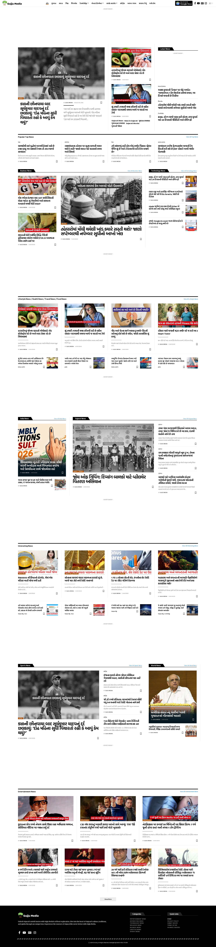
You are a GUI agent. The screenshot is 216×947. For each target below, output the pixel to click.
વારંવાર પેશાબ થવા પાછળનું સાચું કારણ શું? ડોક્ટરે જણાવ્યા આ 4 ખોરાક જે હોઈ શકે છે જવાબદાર (171, 361)
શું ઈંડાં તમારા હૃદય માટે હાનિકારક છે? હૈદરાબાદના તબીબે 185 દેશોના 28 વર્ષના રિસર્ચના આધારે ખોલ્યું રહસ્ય (31, 361)
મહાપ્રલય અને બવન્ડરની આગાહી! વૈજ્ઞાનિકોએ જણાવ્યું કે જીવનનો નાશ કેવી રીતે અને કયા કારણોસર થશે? (177, 580)
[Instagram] (205, 3)
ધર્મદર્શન (67, 142)
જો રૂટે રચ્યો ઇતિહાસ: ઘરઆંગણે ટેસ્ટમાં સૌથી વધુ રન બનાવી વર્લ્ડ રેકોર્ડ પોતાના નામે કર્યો (123, 701)
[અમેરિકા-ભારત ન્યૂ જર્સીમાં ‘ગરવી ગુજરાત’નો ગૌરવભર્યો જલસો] (173, 697)
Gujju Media (69, 102)
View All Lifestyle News (191, 299)
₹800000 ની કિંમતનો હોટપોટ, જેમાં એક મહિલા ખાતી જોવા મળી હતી (35, 579)
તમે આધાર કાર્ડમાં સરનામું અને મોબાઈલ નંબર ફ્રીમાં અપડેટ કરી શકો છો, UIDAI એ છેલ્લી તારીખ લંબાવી (30, 608)
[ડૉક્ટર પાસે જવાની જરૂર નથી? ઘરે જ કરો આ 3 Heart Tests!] (178, 315)
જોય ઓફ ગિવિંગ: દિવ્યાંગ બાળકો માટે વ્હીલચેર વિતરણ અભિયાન (109, 479)
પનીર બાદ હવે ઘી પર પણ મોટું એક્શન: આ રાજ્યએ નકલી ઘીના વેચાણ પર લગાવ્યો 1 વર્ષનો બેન (78, 361)
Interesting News (25, 545)
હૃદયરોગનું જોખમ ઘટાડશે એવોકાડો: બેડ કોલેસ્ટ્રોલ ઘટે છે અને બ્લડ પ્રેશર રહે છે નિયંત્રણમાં (128, 73)
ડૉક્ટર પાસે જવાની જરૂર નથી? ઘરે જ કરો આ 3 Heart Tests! (178, 332)
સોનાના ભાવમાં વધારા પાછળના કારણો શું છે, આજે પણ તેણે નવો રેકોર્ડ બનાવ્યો (84, 579)
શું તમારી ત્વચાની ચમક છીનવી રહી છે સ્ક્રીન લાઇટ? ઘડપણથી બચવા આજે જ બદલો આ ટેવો (129, 109)
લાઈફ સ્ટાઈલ (115, 66)
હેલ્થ (113, 103)
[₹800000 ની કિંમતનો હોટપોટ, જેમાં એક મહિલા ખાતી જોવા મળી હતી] (38, 562)
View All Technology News (189, 171)
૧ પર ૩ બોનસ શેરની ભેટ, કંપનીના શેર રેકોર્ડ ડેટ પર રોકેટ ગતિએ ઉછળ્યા (130, 579)
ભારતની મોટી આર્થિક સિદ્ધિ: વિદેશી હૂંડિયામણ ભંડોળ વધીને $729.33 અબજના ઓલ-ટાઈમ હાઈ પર (36, 238)
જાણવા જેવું (22, 573)
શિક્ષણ (81, 471)
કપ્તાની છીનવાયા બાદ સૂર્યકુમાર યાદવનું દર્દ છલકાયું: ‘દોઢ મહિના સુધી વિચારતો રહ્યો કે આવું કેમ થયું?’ (38, 113)
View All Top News (192, 137)
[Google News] (202, 3)
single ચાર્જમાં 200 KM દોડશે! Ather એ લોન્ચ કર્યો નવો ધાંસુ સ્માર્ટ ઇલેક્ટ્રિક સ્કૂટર (164, 207)
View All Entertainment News (189, 791)
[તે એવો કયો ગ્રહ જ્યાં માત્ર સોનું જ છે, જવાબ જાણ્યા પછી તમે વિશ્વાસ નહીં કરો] (145, 609)
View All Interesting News (190, 546)
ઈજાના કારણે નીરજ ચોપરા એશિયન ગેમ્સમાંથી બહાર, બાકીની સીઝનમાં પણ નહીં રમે (122, 678)
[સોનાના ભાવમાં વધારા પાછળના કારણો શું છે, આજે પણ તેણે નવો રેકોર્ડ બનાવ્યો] (85, 562)
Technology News (158, 170)
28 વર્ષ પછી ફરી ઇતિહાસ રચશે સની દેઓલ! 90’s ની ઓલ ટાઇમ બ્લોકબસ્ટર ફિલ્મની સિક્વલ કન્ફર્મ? (129, 872)
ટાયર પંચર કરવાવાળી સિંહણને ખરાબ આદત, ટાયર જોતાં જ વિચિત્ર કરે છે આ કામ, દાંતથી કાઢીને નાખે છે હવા (177, 431)
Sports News (25, 665)
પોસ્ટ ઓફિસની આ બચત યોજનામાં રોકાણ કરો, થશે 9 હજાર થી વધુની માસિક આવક (77, 608)
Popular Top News (26, 136)
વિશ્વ (153, 708)
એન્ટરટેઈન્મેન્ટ (162, 86)
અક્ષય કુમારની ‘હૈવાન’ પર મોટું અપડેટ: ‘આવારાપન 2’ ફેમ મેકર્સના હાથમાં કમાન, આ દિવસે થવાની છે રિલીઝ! (176, 92)
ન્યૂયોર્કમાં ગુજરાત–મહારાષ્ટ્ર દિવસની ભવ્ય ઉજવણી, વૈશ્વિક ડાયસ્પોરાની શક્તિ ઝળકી (164, 728)
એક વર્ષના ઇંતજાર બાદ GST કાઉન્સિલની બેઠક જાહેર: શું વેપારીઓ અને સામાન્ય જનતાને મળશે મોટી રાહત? (35, 200)
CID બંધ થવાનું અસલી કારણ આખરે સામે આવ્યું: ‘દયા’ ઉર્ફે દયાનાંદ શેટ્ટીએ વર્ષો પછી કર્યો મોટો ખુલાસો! (107, 825)
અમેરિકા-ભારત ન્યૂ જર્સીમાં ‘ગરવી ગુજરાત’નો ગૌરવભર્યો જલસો (168, 714)
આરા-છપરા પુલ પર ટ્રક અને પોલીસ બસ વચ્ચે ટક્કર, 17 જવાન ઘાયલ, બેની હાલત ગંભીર (35, 481)
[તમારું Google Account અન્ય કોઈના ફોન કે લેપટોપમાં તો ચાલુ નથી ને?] (191, 225)
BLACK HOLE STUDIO (122, 943)
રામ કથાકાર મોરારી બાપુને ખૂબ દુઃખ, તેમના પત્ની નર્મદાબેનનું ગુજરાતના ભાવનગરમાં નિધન (176, 455)
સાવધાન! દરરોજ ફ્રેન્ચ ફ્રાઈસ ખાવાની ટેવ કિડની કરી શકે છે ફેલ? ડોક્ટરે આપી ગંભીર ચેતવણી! (176, 148)
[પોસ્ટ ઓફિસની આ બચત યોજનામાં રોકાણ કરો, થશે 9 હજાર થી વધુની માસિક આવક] (99, 609)
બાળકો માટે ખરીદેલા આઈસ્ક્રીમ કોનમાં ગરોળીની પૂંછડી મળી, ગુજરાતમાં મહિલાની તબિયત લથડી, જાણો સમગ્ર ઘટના (175, 480)
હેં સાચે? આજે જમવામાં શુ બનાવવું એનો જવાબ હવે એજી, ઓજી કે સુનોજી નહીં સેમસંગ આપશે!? (171, 608)
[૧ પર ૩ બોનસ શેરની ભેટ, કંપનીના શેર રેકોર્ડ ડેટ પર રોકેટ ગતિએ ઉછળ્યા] (131, 562)
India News (24, 418)
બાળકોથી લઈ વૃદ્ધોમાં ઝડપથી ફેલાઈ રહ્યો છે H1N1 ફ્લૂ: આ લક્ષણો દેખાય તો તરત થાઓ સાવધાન (36, 148)
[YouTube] (198, 3)
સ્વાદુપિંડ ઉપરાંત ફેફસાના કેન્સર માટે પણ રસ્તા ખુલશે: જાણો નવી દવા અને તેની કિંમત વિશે (124, 361)
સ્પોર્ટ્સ (21, 98)
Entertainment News (27, 791)
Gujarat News (80, 418)
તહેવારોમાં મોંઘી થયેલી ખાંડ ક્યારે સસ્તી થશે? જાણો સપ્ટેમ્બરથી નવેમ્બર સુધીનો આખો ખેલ (177, 106)
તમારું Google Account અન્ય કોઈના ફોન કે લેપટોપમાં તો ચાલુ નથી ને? (166, 222)
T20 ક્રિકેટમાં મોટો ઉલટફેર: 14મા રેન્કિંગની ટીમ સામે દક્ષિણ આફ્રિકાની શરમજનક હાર (121, 722)
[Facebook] (195, 3)
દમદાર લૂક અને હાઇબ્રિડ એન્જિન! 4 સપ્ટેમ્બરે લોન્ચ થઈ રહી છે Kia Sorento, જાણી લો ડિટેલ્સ (166, 194)
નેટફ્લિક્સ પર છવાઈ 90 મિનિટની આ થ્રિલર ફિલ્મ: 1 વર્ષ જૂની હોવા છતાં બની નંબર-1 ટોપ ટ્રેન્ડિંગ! (169, 825)
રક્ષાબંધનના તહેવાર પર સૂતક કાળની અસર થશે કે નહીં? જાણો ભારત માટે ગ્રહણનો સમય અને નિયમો (83, 148)
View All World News (190, 665)
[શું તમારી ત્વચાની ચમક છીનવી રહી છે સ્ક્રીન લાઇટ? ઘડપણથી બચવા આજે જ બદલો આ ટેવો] (131, 94)
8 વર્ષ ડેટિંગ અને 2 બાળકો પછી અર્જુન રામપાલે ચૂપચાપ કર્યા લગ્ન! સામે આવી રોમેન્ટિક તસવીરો (38, 871)
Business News (26, 170)
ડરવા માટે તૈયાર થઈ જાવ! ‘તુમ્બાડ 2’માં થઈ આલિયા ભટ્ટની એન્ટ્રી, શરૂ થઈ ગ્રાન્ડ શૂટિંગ (82, 871)
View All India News (60, 419)
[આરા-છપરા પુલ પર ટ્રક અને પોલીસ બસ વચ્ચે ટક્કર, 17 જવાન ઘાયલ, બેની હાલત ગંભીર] (60, 484)
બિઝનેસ (160, 101)
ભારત (22, 458)
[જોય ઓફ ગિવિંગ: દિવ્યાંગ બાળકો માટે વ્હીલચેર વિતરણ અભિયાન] (113, 448)
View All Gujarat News (190, 419)
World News (156, 665)
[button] (108, 899)
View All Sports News (135, 665)
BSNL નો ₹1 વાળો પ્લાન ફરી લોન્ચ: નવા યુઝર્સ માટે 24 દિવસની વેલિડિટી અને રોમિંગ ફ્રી (177, 118)
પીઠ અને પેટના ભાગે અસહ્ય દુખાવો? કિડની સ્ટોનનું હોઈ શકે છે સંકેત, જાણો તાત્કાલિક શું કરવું (130, 333)
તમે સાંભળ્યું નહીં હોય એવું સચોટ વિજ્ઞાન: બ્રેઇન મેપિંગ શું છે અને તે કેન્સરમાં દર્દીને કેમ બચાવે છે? (131, 148)
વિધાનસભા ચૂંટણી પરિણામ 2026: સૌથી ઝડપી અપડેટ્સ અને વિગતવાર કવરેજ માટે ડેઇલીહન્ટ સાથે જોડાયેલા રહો (41, 465)
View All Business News (135, 171)
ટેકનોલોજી (161, 113)
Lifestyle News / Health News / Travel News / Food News (42, 298)
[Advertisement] (108, 26)
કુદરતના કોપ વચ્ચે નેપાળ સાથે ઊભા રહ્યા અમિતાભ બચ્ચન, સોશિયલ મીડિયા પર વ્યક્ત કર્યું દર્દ (45, 825)
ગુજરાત (75, 471)
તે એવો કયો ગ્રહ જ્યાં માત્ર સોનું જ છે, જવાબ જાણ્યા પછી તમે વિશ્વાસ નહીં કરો (124, 606)
